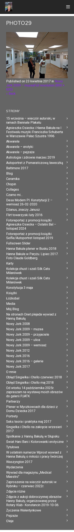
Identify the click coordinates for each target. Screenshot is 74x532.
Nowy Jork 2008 (18, 324)
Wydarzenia (14, 467)
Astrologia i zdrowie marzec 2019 (30, 157)
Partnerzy (13, 401)
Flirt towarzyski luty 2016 (24, 215)
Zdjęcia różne (15, 491)
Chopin (11, 184)
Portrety (12, 416)
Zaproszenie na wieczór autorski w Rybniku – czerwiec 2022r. (31, 484)
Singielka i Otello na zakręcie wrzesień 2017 (34, 429)
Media (10, 304)
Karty (10, 263)
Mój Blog (12, 309)
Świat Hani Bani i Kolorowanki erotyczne (35, 442)
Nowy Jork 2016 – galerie (24, 361)
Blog (9, 173)
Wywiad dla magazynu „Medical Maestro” (28, 475)
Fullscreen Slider (18, 243)
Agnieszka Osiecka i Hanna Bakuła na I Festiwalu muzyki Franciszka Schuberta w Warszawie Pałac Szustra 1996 (34, 132)
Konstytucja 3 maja (19, 288)
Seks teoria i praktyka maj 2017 (28, 422)
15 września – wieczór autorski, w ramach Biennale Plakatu (30, 120)
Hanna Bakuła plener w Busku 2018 (31, 249)
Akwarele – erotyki (19, 147)
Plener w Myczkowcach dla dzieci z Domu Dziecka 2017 (32, 409)
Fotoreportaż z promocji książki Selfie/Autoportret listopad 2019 (29, 236)
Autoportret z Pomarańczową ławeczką (34, 163)
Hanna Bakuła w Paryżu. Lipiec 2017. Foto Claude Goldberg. (32, 256)
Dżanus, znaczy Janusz (23, 210)
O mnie (11, 372)
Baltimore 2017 (17, 168)
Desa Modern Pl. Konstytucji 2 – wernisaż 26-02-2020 (29, 202)
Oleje (10, 521)
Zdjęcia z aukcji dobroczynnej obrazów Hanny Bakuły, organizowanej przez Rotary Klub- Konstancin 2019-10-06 (33, 501)
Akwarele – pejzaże (20, 152)
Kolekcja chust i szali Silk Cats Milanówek (28, 271)
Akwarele (13, 141)
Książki (11, 293)
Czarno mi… (14, 195)
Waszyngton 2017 (19, 462)
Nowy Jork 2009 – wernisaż (26, 345)
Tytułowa (12, 447)
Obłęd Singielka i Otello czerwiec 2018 (34, 377)
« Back (11, 94)
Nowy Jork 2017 (18, 366)
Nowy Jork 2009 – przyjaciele (27, 334)
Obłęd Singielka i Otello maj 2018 (30, 383)
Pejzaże (12, 516)
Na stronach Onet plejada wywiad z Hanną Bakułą (31, 316)
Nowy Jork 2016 (18, 356)
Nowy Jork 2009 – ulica (23, 340)
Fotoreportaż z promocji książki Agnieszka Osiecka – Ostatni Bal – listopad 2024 (31, 224)
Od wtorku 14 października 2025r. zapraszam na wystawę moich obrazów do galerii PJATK (34, 392)
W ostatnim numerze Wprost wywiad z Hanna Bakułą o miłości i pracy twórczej (34, 454)
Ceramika (13, 179)
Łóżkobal (12, 298)
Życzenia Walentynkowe (23, 510)
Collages (12, 189)
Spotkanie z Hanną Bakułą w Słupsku (32, 436)
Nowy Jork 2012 (18, 350)
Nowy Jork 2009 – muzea (24, 329)
